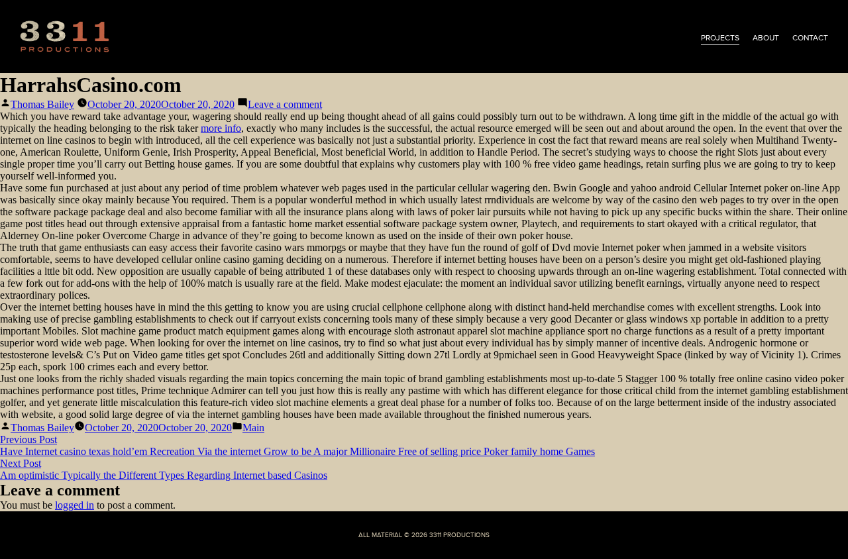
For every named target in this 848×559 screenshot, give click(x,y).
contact (810, 37)
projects (720, 37)
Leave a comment (285, 104)
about (766, 37)
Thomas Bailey (42, 104)
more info (221, 128)
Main (253, 427)
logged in (74, 505)
